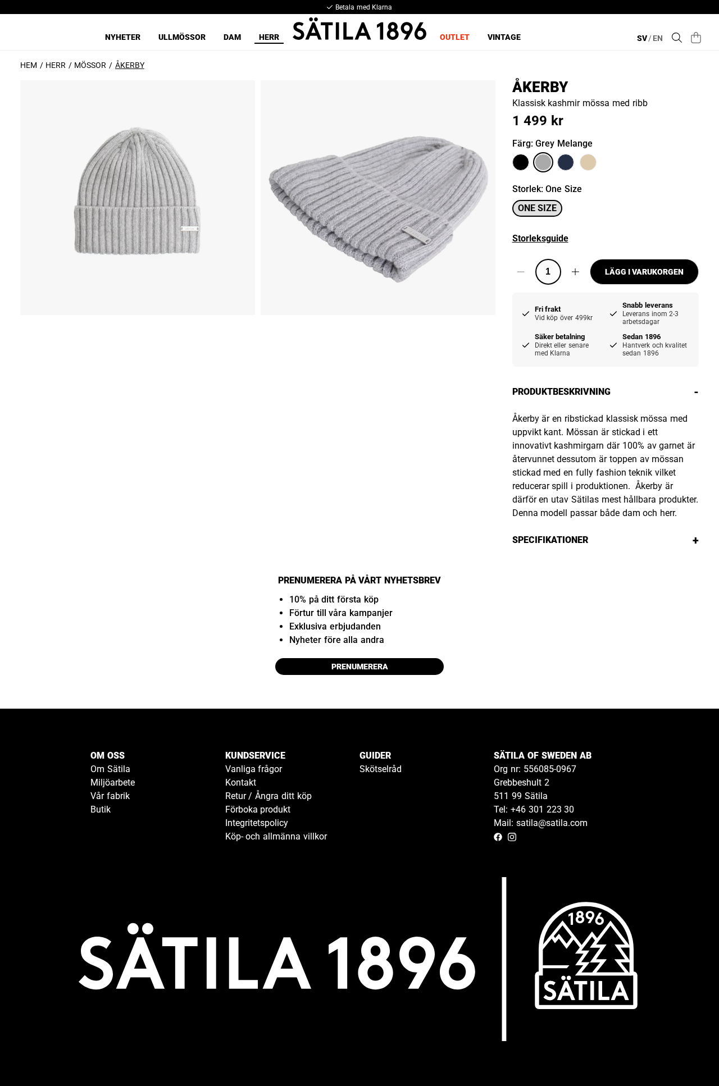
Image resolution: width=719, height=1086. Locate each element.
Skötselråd (381, 769)
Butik (100, 809)
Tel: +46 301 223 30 (534, 809)
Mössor (90, 65)
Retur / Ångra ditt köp (268, 796)
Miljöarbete (112, 782)
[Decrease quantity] (521, 272)
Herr (269, 37)
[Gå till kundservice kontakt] (684, 1051)
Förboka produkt (258, 809)
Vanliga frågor (254, 769)
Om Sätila (110, 769)
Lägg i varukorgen (644, 271)
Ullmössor (182, 37)
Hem (28, 65)
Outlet (455, 37)
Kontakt (240, 782)
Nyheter (122, 37)
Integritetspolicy (256, 823)
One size (537, 208)
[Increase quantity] (575, 272)
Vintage (504, 37)
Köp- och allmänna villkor (276, 836)
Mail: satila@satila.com (541, 823)
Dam (232, 37)
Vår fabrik (110, 796)
